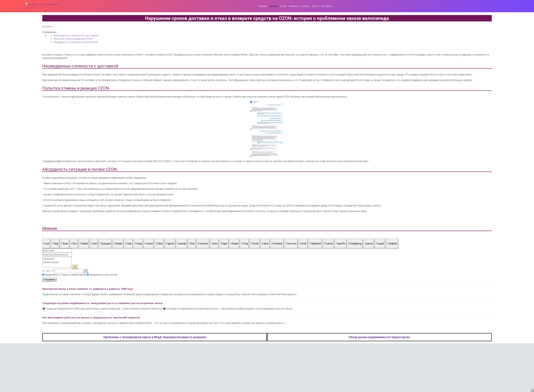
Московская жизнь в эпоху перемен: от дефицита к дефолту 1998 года (87, 288)
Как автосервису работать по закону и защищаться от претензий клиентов (91, 317)
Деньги (49, 26)
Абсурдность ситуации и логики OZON (75, 42)
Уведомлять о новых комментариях (65, 274)
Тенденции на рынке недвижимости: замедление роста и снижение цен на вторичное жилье (102, 303)
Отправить (49, 279)
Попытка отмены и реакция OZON (73, 38)
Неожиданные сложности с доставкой (75, 35)
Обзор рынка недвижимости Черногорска (379, 337)
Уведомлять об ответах (103, 274)
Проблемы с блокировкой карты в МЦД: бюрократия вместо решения (154, 337)
